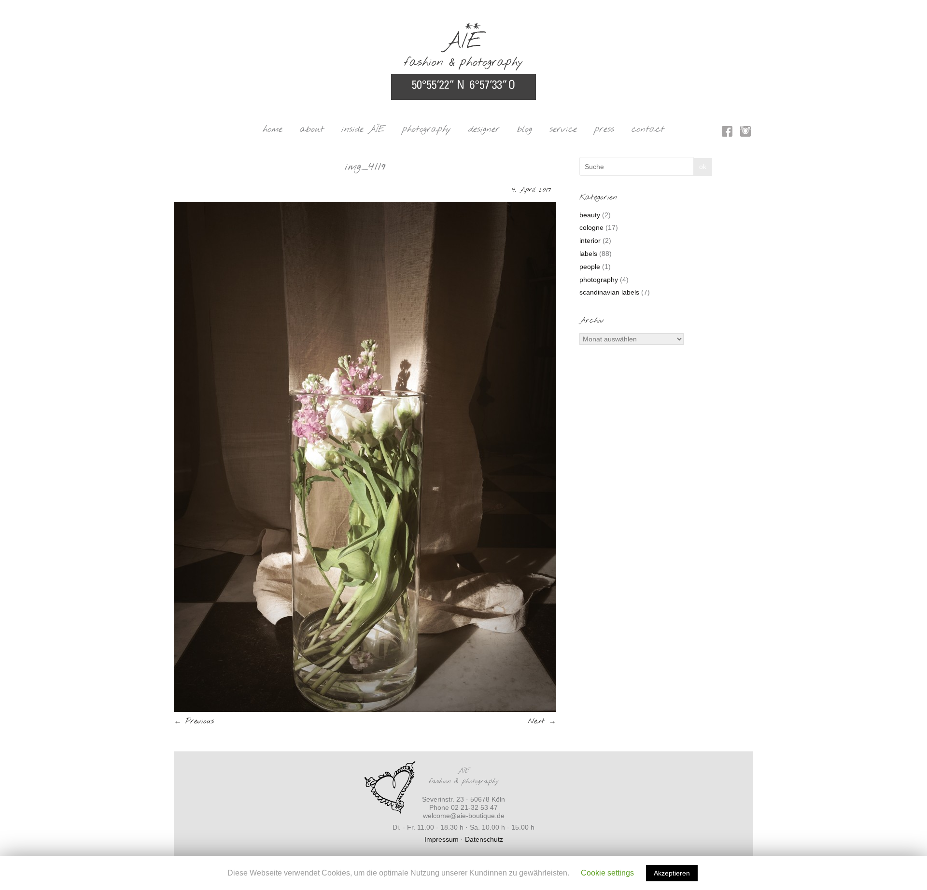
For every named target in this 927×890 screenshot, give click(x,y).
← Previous (194, 721)
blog (524, 129)
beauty (589, 215)
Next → (542, 721)
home (272, 129)
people (589, 266)
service (563, 129)
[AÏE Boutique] (463, 27)
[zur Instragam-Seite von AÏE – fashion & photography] (745, 133)
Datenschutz (484, 839)
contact (648, 129)
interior (590, 240)
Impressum (441, 839)
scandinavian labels (609, 292)
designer (484, 129)
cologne (591, 227)
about (312, 129)
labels (588, 253)
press (604, 129)
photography (426, 129)
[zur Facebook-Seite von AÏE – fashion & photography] (727, 133)
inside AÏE (363, 129)
